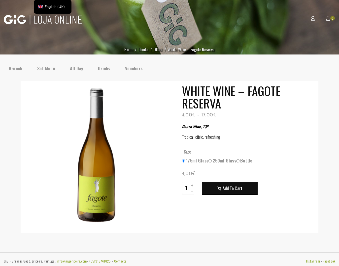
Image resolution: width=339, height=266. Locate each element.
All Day (76, 68)
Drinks (143, 50)
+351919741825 (100, 261)
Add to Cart (232, 188)
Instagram (313, 261)
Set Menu (46, 68)
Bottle (246, 160)
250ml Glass (224, 160)
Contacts (120, 261)
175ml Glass (197, 160)
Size (188, 151)
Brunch (15, 68)
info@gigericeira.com (72, 261)
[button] (328, 19)
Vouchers (133, 68)
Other (158, 50)
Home (128, 50)
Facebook (329, 261)
